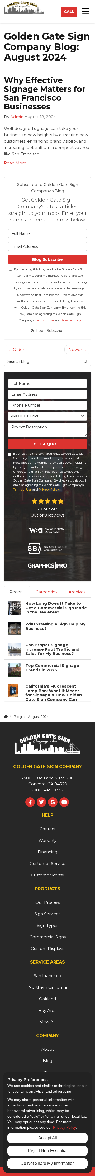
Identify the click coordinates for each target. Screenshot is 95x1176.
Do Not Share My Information (48, 1163)
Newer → (77, 349)
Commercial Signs (48, 936)
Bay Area (48, 1010)
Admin (16, 116)
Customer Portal (47, 874)
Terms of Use (44, 320)
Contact (48, 828)
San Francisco (47, 975)
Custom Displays (47, 948)
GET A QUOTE (48, 444)
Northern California (47, 987)
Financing (47, 851)
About (47, 1049)
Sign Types (47, 925)
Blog (47, 1060)
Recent (17, 591)
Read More (15, 162)
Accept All (47, 1138)
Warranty (47, 840)
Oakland (47, 998)
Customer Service (47, 863)
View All (47, 1021)
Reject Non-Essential (48, 1150)
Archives (77, 591)
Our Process (47, 902)
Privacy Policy (71, 320)
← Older (16, 349)
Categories (46, 591)
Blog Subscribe (47, 259)
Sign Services (47, 913)
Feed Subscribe (50, 330)
